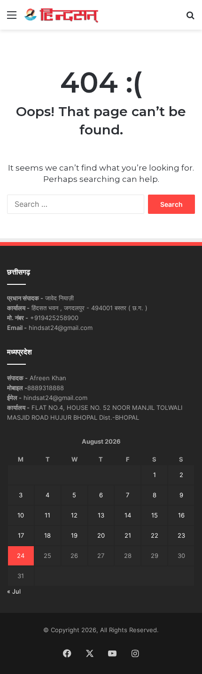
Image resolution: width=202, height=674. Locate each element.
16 (181, 515)
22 (154, 535)
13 (101, 515)
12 (74, 515)
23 (181, 535)
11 (47, 515)
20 (101, 535)
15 (154, 515)
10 (20, 515)
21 (127, 535)
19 (74, 535)
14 (127, 515)
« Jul (14, 591)
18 (47, 535)
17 (21, 535)
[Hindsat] (61, 15)
